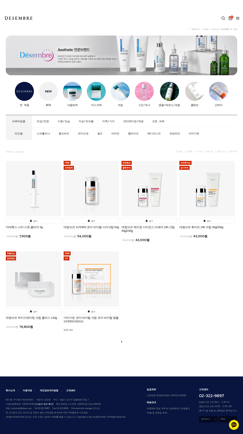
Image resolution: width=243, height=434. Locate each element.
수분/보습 (64, 121)
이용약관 (27, 390)
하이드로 (83, 133)
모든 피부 (158, 121)
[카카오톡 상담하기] (234, 425)
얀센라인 (174, 133)
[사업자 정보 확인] (44, 404)
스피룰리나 (43, 133)
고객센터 (70, 390)
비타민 (115, 133)
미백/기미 (108, 121)
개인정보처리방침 (49, 390)
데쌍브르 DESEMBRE (220, 29)
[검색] (223, 18)
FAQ (223, 419)
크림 (235, 29)
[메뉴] (238, 18)
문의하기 (205, 419)
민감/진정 (43, 121)
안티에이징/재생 (133, 121)
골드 (100, 133)
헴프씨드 (64, 133)
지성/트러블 (86, 121)
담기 (34, 221)
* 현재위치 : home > (200, 29)
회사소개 (10, 390)
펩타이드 (133, 133)
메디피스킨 (154, 133)
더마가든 (194, 133)
